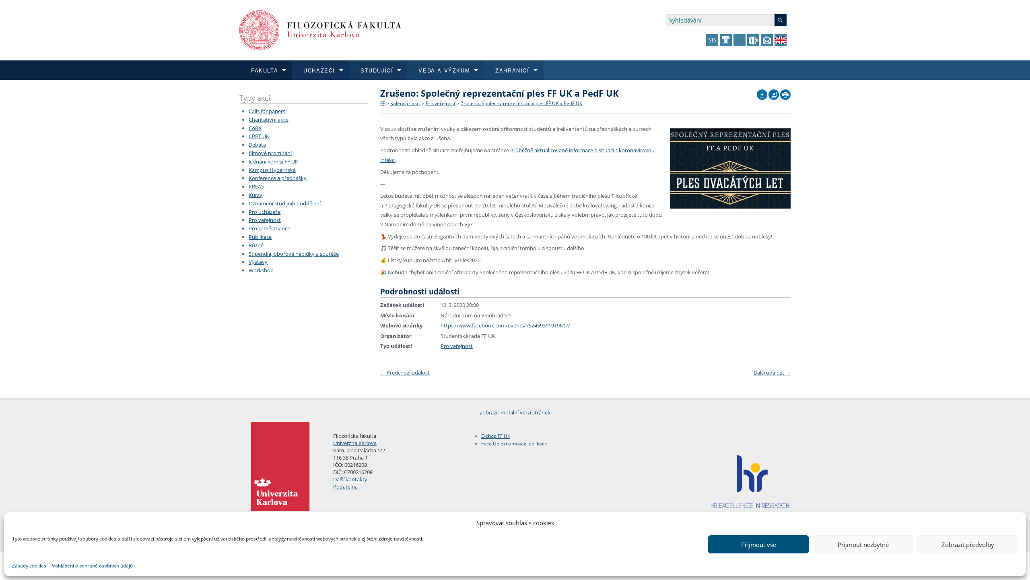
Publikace (260, 236)
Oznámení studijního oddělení (285, 203)
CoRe (255, 128)
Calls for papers (267, 111)
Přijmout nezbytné (863, 545)
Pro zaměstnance (269, 228)
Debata (257, 144)
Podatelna (345, 486)
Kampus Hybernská (272, 170)
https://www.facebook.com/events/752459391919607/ (505, 325)
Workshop (261, 270)
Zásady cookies (29, 565)
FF (382, 103)
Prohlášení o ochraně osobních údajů (91, 565)
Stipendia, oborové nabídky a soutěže (294, 253)
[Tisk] (785, 92)
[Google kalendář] (773, 92)
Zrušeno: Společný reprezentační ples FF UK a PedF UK (521, 103)
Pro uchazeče (264, 211)
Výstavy (258, 261)
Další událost (772, 372)
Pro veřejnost (265, 220)
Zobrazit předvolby (967, 545)
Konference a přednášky (278, 178)
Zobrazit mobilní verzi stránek (515, 412)
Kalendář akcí (405, 103)
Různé (256, 245)
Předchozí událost (405, 372)
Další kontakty (350, 479)
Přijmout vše (758, 545)
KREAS (256, 186)
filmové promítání (270, 153)
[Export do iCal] (762, 92)
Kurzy (255, 195)
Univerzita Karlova (355, 443)
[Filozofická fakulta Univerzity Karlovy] (320, 29)
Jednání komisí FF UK (273, 161)
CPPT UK (259, 136)
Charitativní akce (268, 119)
